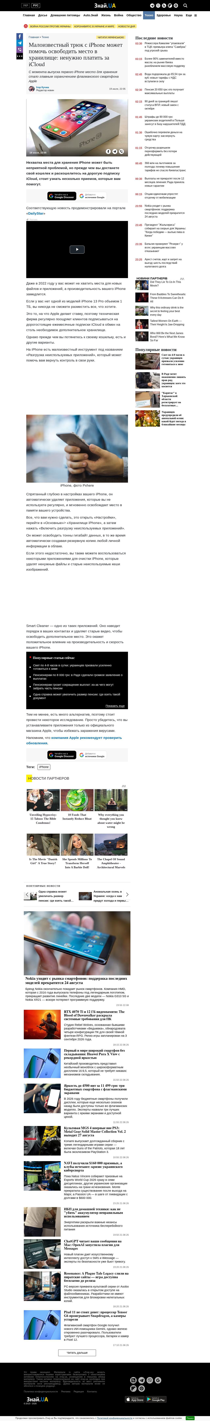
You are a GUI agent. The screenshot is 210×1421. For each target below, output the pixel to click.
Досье (42, 15)
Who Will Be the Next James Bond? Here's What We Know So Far (167, 337)
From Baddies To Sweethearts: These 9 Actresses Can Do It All (168, 298)
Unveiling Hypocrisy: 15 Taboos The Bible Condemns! (43, 818)
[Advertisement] (77, 388)
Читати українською (111, 37)
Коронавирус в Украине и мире (94, 26)
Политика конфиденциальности (41, 1391)
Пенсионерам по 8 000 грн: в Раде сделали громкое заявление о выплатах (78, 676)
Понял (190, 1418)
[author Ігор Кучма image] (32, 89)
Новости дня (126, 26)
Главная (29, 15)
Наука (178, 15)
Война (118, 15)
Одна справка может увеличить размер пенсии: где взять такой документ (76, 696)
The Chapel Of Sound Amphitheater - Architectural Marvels (111, 863)
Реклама (65, 1391)
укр (25, 5)
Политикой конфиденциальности (114, 1418)
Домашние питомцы (65, 15)
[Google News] (158, 1380)
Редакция (79, 1391)
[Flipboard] (170, 5)
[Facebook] (19, 36)
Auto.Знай (90, 15)
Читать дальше (77, 1352)
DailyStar (35, 213)
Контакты (92, 1391)
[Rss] (164, 5)
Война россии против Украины (50, 26)
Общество (133, 15)
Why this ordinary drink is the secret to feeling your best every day (167, 311)
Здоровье (164, 15)
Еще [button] (189, 15)
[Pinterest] (176, 5)
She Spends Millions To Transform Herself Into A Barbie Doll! (77, 863)
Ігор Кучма (42, 87)
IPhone (44, 767)
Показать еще (115, 706)
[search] (185, 5)
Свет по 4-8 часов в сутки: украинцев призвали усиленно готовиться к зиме (72, 667)
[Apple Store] (135, 1399)
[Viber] (158, 5)
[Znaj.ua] (105, 5)
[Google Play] (156, 1399)
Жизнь (106, 15)
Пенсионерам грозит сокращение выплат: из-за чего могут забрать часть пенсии (73, 686)
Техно (149, 15)
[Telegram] (152, 5)
